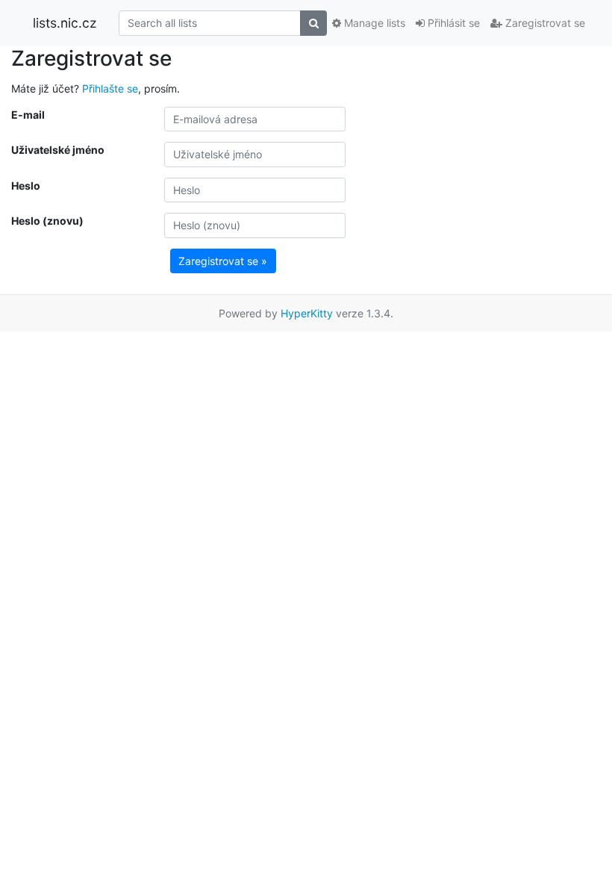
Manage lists (373, 22)
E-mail (28, 114)
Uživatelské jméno (57, 149)
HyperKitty (307, 313)
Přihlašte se (110, 88)
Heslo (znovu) (47, 220)
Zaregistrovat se (543, 22)
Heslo (25, 185)
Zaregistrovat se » (222, 261)
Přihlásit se (452, 22)
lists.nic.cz (64, 23)
